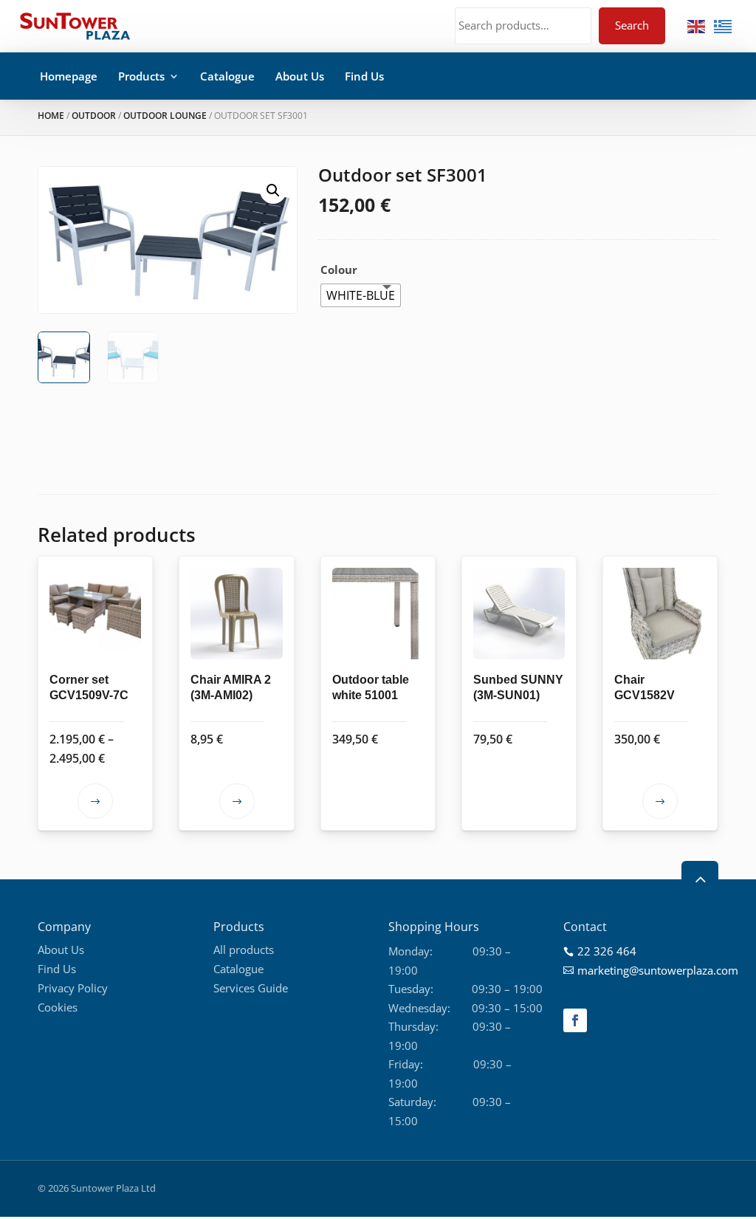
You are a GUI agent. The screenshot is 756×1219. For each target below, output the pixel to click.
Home (51, 115)
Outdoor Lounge (165, 115)
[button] (273, 190)
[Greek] (723, 25)
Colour (338, 269)
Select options (95, 801)
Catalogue (227, 76)
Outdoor (94, 115)
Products (141, 76)
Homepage (68, 76)
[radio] (360, 295)
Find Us (364, 76)
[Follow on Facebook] (575, 1020)
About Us (299, 76)
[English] (697, 25)
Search (632, 25)
